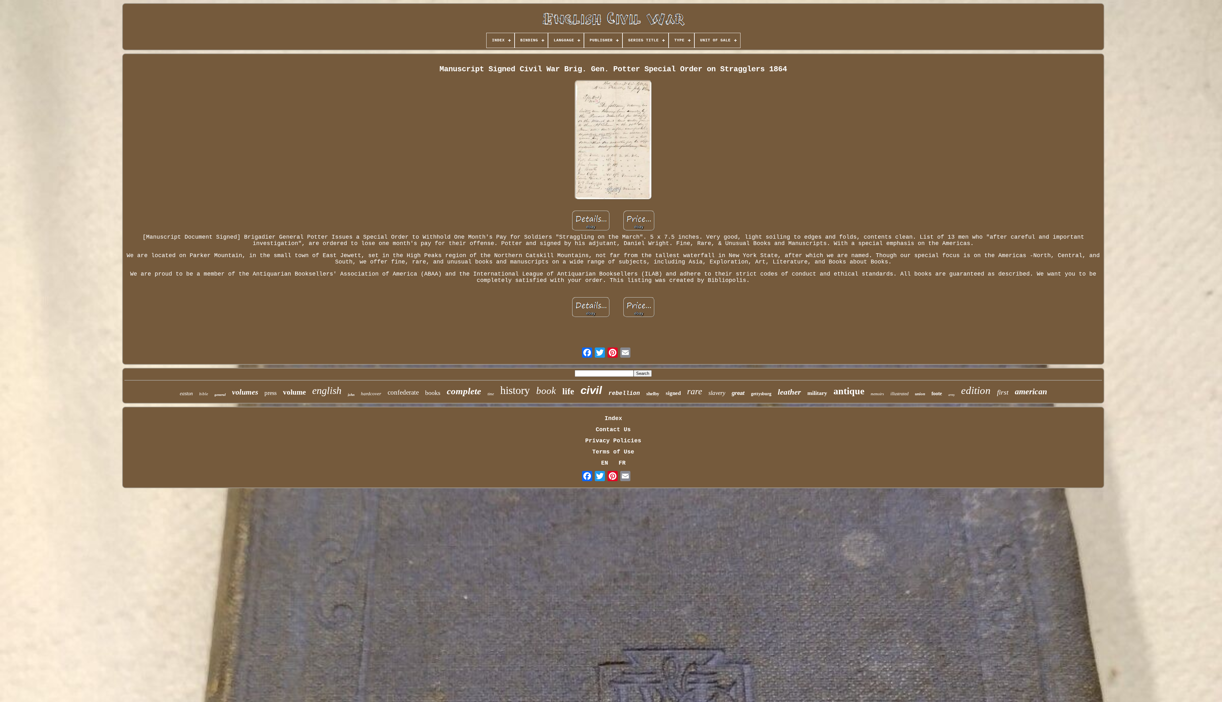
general (220, 395)
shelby (652, 393)
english (326, 390)
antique (848, 391)
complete (464, 391)
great (738, 393)
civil (591, 390)
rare (694, 391)
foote (936, 393)
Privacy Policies (613, 441)
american (1031, 391)
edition (976, 390)
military (817, 393)
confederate (403, 392)
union (920, 393)
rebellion (624, 393)
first (1002, 392)
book (546, 390)
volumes (245, 392)
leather (789, 392)
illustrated (899, 393)
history (515, 390)
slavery (716, 393)
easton (186, 393)
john (351, 395)
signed (673, 393)
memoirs (877, 394)
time (491, 394)
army (951, 395)
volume (294, 392)
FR (622, 463)
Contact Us (613, 429)
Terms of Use (613, 452)
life (568, 391)
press (270, 393)
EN (604, 463)
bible (203, 393)
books (432, 392)
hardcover (371, 393)
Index (613, 418)
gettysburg (761, 393)
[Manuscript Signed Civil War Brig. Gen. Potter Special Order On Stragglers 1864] (613, 141)
